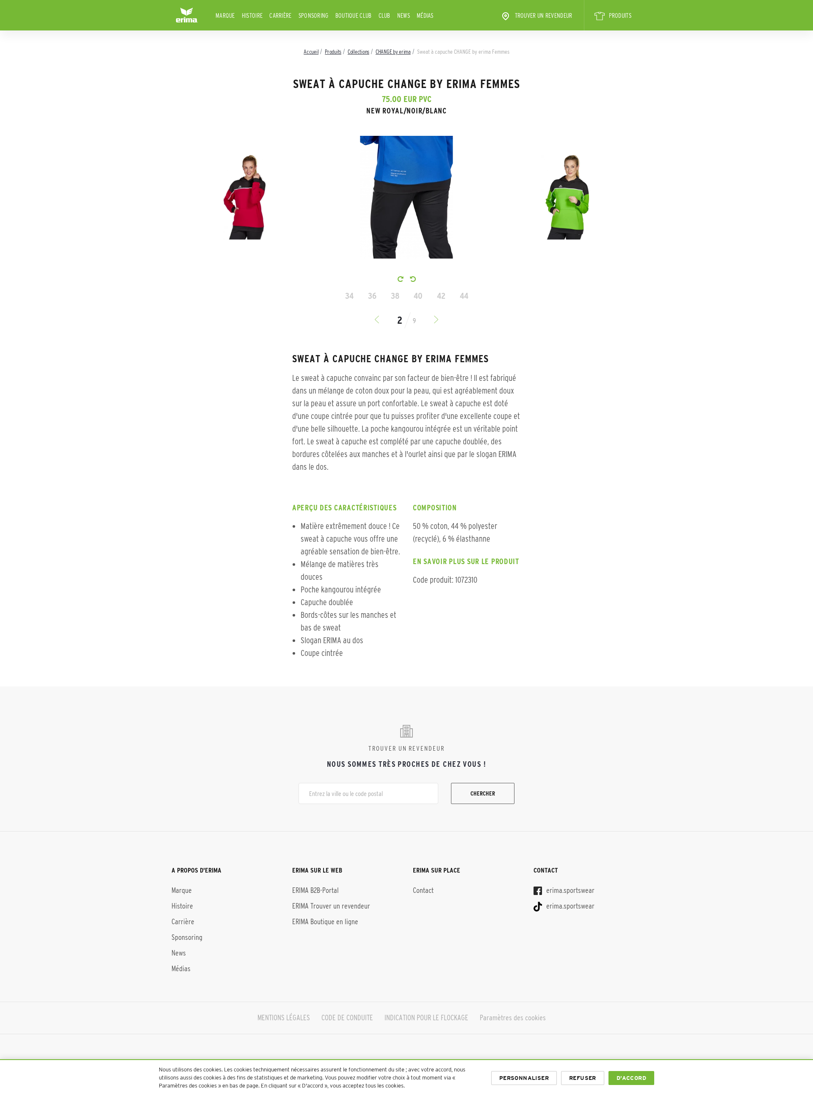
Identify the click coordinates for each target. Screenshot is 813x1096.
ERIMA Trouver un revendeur (331, 906)
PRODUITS (620, 15)
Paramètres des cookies (513, 1017)
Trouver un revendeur (543, 15)
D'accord (631, 1078)
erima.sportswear (570, 890)
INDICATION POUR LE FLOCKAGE (426, 1017)
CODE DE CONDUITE (347, 1017)
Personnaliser (524, 1078)
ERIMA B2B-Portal (315, 890)
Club (384, 15)
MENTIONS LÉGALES (283, 1017)
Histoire (252, 15)
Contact (423, 890)
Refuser (582, 1078)
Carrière (280, 15)
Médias (425, 15)
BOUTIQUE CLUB (353, 15)
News (403, 15)
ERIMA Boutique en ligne (325, 921)
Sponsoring (314, 15)
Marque (225, 15)
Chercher (482, 793)
